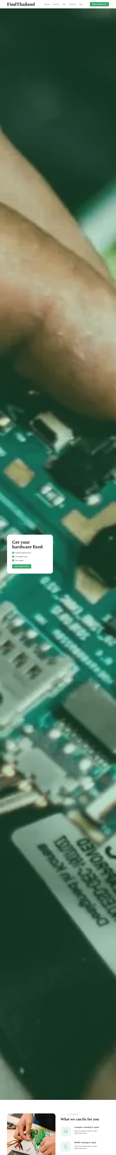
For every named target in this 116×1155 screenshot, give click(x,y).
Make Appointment (99, 4)
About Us (56, 4)
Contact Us (72, 4)
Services (47, 4)
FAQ (64, 4)
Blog (80, 4)
